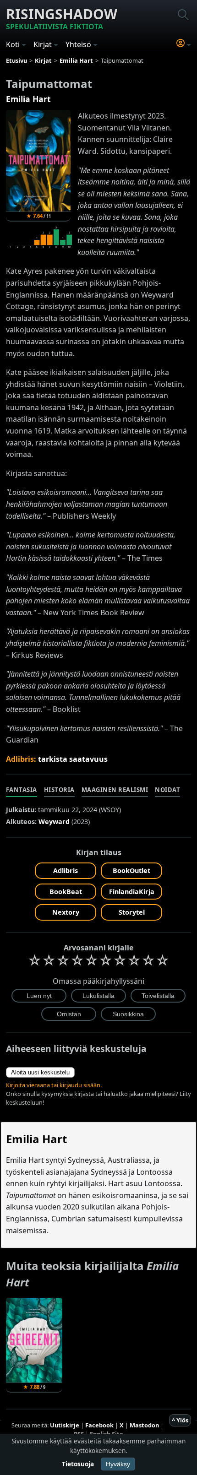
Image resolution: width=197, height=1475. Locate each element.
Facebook (99, 1425)
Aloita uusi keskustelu (40, 1072)
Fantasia (21, 790)
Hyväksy (118, 1464)
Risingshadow (61, 18)
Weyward (54, 821)
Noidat (167, 790)
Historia (59, 790)
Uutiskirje (64, 1425)
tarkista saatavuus (73, 759)
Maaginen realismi (115, 790)
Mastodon (144, 1425)
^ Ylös (180, 1420)
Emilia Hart (28, 98)
